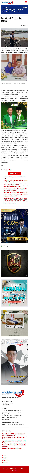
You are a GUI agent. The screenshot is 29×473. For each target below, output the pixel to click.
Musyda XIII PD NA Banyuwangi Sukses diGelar (12, 186)
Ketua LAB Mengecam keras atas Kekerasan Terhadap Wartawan (15, 198)
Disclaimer (5, 462)
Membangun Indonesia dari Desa (10, 203)
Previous (24, 7)
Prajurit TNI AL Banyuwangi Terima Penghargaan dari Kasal (14, 200)
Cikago (15, 470)
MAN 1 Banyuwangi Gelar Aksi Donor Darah (11, 184)
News (10, 169)
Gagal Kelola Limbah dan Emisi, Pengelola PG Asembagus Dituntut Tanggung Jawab (12, 10)
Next (26, 7)
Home (3, 455)
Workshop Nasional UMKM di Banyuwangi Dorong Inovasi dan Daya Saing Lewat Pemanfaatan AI (13, 434)
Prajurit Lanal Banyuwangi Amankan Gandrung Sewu (12, 448)
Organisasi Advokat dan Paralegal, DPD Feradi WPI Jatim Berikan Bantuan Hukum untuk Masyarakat (15, 195)
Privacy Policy (5, 460)
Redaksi (4, 457)
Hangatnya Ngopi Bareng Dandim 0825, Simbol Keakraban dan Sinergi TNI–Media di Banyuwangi (15, 189)
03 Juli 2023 (25, 25)
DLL (7, 169)
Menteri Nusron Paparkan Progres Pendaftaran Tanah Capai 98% (15, 192)
